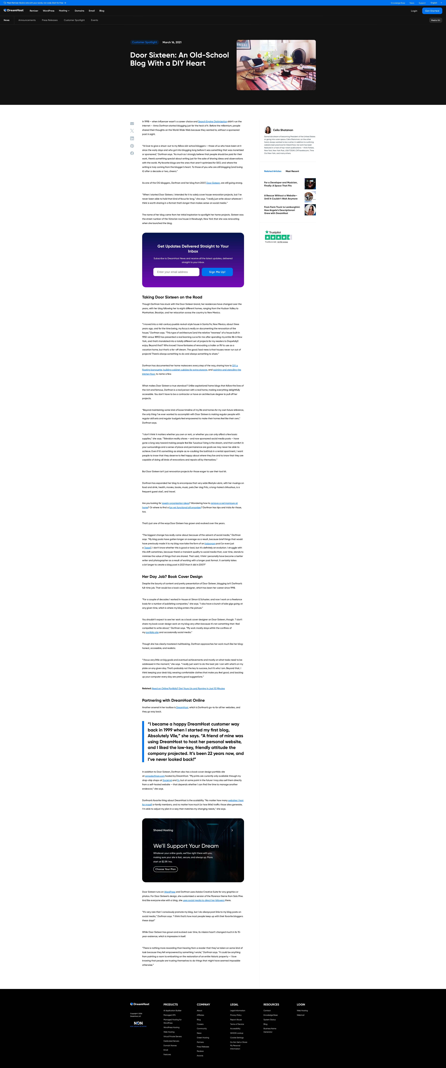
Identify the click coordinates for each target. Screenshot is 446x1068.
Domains (79, 10)
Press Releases (50, 20)
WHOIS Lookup (236, 1033)
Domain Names (170, 1045)
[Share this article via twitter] (132, 131)
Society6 (167, 780)
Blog (101, 10)
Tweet (147, 547)
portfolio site (152, 632)
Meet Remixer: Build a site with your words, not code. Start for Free (35, 3)
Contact (267, 1010)
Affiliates (200, 1015)
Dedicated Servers (171, 1041)
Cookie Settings (239, 1037)
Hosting (63, 10)
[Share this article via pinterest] (132, 146)
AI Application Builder (172, 1010)
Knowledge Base (398, 3)
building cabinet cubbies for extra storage (185, 369)
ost (186, 707)
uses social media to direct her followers (204, 900)
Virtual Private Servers (173, 1036)
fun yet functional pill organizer (185, 507)
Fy (178, 780)
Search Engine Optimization (212, 121)
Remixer (34, 10)
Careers (200, 1024)
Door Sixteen (213, 182)
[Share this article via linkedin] (132, 138)
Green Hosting (203, 1038)
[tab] (272, 171)
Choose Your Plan (165, 869)
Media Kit (435, 20)
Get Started (432, 10)
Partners (200, 1042)
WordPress (48, 10)
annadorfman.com (155, 776)
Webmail (300, 1015)
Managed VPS (169, 1015)
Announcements (27, 20)
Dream (179, 707)
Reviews (200, 1051)
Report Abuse (236, 1019)
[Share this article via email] (132, 123)
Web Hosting (169, 1032)
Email (92, 10)
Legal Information (237, 1010)
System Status (270, 1019)
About (199, 1010)
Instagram (210, 543)
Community (202, 1028)
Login (414, 10)
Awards (200, 1056)
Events (94, 20)
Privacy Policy (235, 1015)
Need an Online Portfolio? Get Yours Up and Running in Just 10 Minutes (188, 688)
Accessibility (235, 1028)
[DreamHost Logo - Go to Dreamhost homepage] (14, 11)
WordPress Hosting (171, 1027)
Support (422, 3)
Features (167, 1054)
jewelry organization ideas (175, 503)
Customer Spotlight (74, 20)
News (412, 3)
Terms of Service (237, 1024)
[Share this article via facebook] (132, 153)
